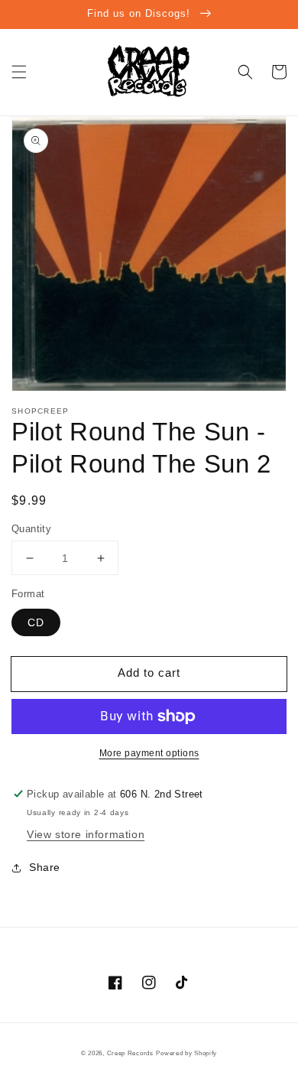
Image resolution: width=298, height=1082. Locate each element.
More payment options (149, 753)
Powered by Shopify (186, 1053)
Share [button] (44, 867)
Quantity (31, 529)
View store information (85, 834)
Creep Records (130, 1053)
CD (36, 622)
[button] (19, 72)
